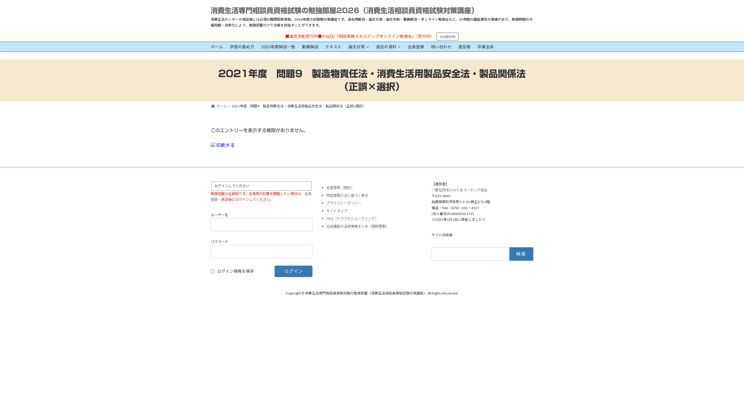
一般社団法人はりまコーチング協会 (459, 190)
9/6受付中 (447, 37)
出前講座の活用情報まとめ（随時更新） (357, 226)
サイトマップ (336, 211)
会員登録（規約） (340, 187)
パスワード (219, 241)
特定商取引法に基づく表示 (347, 195)
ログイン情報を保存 (235, 271)
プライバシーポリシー (343, 203)
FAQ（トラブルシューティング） (352, 218)
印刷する (225, 145)
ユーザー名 (219, 215)
